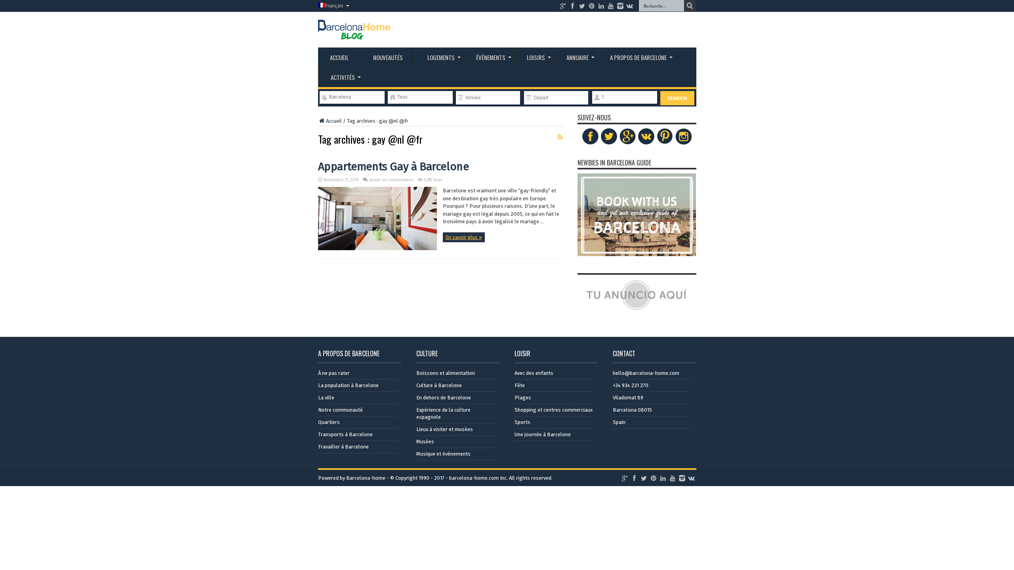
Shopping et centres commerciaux (554, 410)
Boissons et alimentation (445, 373)
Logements (441, 57)
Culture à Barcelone (439, 385)
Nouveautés (388, 57)
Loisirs (536, 57)
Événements (490, 57)
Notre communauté (340, 410)
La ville (326, 398)
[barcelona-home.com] (354, 33)
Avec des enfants (534, 373)
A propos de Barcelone (638, 57)
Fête (520, 385)
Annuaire (577, 57)
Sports (522, 422)
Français (334, 6)
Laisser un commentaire (391, 180)
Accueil (339, 57)
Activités (343, 77)
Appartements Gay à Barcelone (393, 166)
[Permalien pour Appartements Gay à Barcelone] (377, 248)
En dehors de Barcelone (443, 398)
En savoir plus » (464, 237)
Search (677, 98)
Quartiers (329, 422)
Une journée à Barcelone (543, 434)
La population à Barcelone (348, 385)
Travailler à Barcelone (343, 447)
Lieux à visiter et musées (444, 429)
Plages (523, 398)
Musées (425, 442)
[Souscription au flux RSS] (560, 137)
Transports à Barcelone (345, 434)
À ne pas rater (334, 373)
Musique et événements (443, 454)
